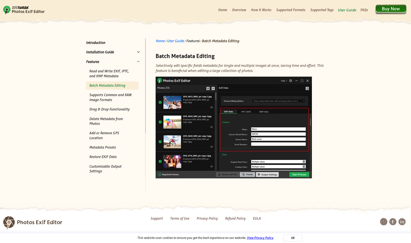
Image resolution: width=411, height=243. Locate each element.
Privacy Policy (207, 218)
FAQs (364, 10)
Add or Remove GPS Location (104, 135)
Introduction (95, 43)
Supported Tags (322, 10)
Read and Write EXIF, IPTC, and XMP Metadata (109, 73)
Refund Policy (235, 218)
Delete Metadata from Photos (106, 121)
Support (156, 218)
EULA (257, 218)
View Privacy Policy (260, 238)
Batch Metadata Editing (107, 85)
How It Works (261, 10)
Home (222, 10)
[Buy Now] (391, 9)
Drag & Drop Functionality (109, 109)
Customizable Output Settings (105, 168)
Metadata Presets (102, 147)
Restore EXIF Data (102, 157)
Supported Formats (290, 10)
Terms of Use (179, 218)
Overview (239, 10)
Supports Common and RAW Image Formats (110, 97)
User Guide (347, 10)
